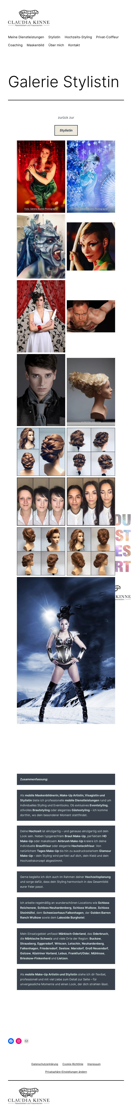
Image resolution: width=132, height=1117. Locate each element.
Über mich (56, 45)
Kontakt (74, 45)
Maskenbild (35, 45)
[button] (66, 1071)
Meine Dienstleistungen (26, 37)
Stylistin (54, 37)
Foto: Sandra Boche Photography (41, 208)
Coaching (15, 45)
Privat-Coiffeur (107, 37)
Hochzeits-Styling (78, 37)
